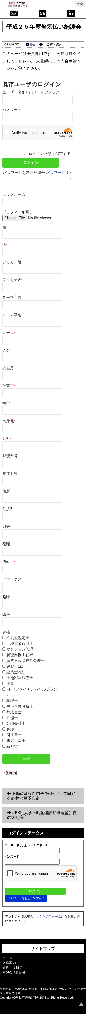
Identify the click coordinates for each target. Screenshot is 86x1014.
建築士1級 (15, 666)
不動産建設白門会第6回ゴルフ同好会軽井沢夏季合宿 (41, 796)
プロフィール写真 (17, 212)
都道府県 (10, 474)
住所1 (7, 491)
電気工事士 (16, 741)
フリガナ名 (12, 280)
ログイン (71, 13)
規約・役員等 (12, 967)
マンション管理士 (21, 649)
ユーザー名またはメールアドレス (31, 92)
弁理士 (12, 718)
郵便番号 (10, 456)
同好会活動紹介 (14, 972)
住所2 (7, 509)
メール (8, 333)
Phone (8, 562)
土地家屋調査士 (19, 678)
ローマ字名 (12, 315)
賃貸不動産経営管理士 (25, 661)
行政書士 (14, 712)
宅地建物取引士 (19, 643)
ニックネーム (14, 195)
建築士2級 (15, 672)
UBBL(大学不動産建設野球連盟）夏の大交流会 (42, 815)
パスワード (12, 110)
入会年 (8, 350)
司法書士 (14, 735)
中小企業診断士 (19, 706)
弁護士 (12, 729)
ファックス (12, 579)
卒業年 (8, 385)
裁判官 (12, 746)
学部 (6, 403)
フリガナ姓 (12, 262)
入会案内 (42, 13)
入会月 (8, 368)
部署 (6, 526)
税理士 (12, 701)
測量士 (12, 683)
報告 (32, 44)
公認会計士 (16, 723)
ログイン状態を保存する (50, 154)
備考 (6, 614)
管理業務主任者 (19, 655)
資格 (6, 632)
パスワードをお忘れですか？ (26, 898)
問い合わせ (14, 13)
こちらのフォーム (48, 916)
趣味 (6, 597)
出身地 (8, 421)
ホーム (7, 958)
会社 (6, 438)
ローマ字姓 (12, 297)
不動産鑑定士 (17, 638)
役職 (6, 544)
